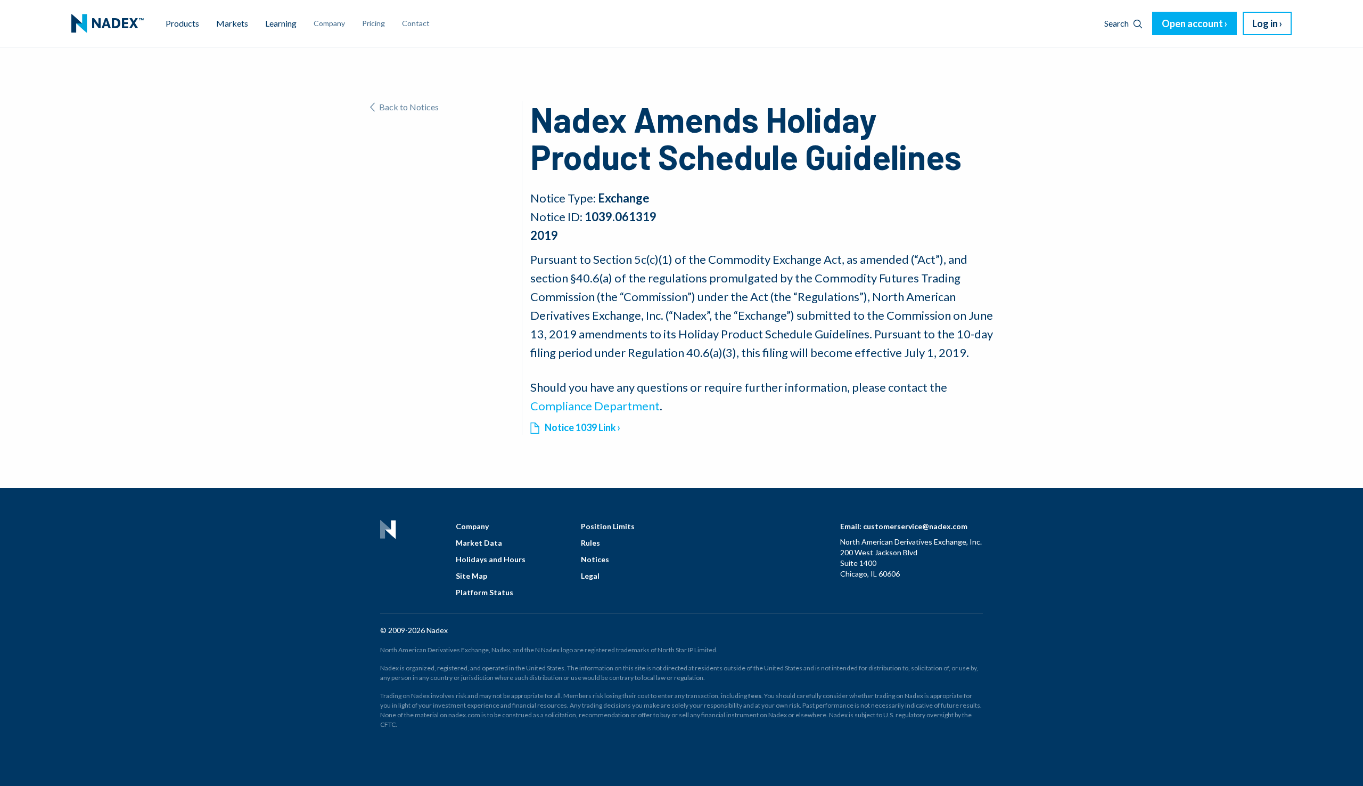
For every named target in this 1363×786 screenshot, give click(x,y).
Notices (595, 559)
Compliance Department (595, 406)
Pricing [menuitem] (373, 23)
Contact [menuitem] (416, 23)
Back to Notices (409, 107)
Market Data (479, 542)
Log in (1265, 23)
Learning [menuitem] (281, 23)
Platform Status (484, 592)
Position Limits (608, 526)
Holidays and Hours (491, 559)
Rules (590, 542)
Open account (1192, 23)
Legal (590, 575)
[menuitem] (107, 23)
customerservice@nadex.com (915, 526)
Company (472, 526)
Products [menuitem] (182, 23)
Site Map (471, 575)
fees (754, 696)
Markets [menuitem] (232, 23)
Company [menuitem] (329, 23)
